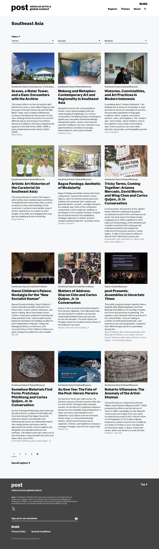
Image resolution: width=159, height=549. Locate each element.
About (137, 9)
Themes (125, 9)
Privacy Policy (19, 531)
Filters (15, 37)
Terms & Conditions (41, 531)
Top (143, 484)
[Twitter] (13, 510)
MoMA (143, 4)
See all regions (20, 463)
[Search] (144, 8)
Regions (112, 9)
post (32, 8)
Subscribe (75, 518)
